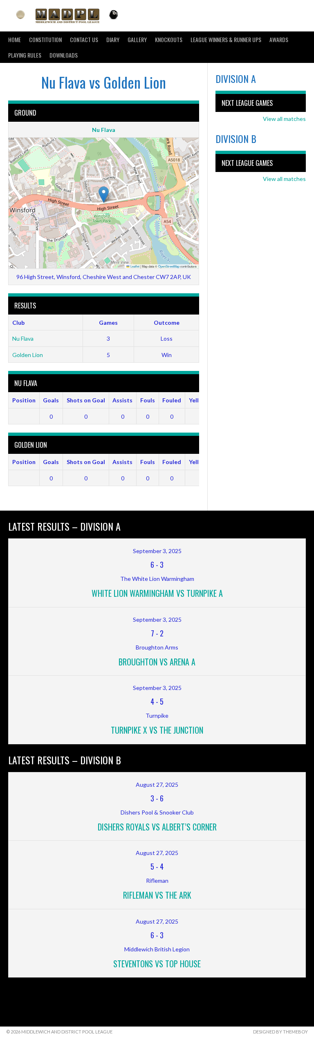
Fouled (171, 400)
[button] (104, 194)
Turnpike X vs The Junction (157, 730)
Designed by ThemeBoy (280, 1031)
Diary (112, 39)
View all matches (284, 118)
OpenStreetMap (168, 266)
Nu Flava (103, 129)
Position (24, 400)
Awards (278, 39)
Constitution (45, 39)
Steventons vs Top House (157, 963)
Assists (122, 400)
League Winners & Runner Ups (226, 39)
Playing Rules (24, 55)
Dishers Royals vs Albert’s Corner (157, 827)
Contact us (84, 39)
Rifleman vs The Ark (157, 895)
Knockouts (168, 39)
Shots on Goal (86, 400)
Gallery (137, 39)
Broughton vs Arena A (157, 662)
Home (14, 39)
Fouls (147, 400)
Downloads (63, 55)
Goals (51, 400)
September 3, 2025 (157, 550)
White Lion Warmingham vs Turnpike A (157, 593)
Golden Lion (27, 354)
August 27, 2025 (157, 784)
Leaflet (134, 266)
